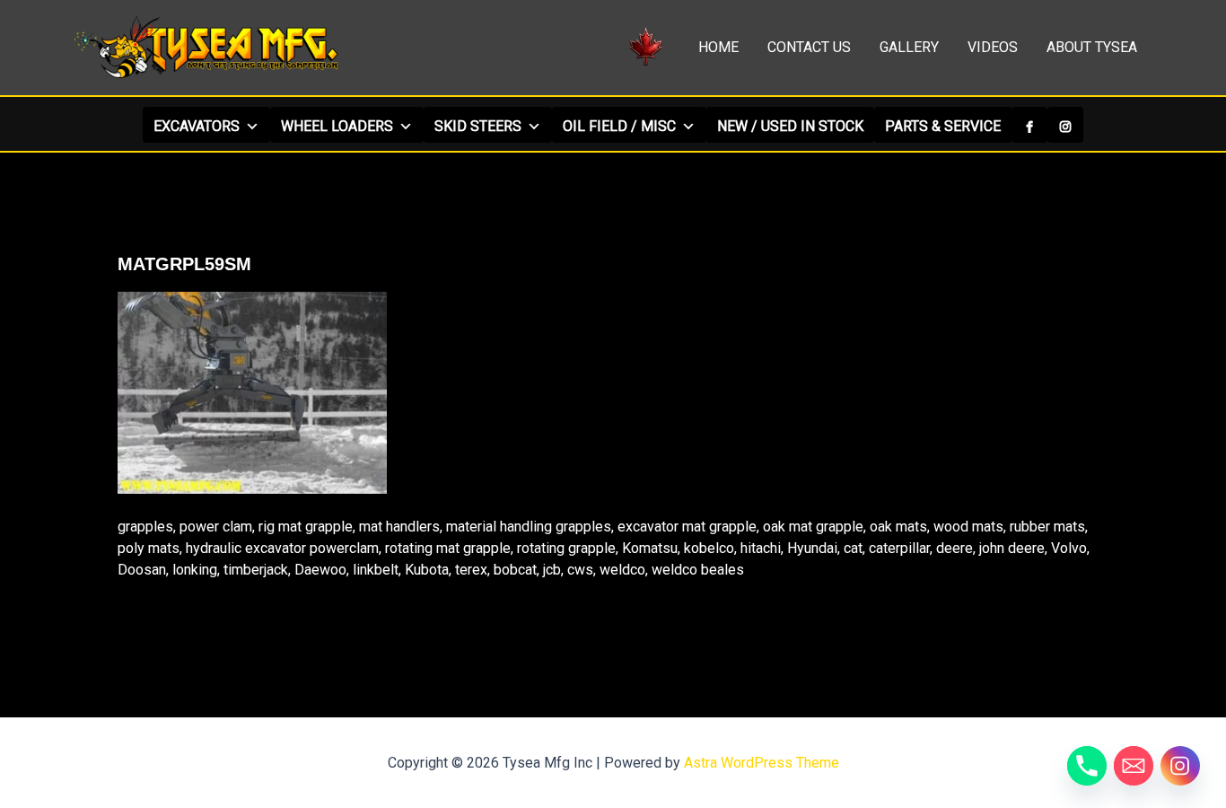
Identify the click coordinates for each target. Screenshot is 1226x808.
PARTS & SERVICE (943, 126)
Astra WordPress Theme (761, 762)
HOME (718, 47)
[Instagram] (1065, 125)
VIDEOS (993, 47)
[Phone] (1087, 766)
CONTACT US (809, 47)
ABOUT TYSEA (1091, 47)
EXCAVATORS (196, 126)
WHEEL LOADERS (337, 126)
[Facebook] (1029, 125)
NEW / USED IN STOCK (790, 126)
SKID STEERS (477, 126)
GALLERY (909, 47)
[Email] (1133, 766)
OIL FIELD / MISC (619, 126)
